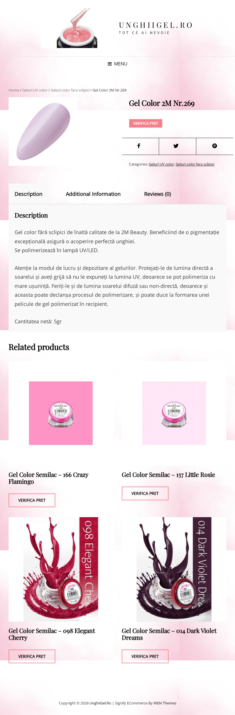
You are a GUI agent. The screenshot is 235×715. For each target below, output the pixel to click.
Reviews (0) (157, 193)
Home (14, 90)
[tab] (33, 194)
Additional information (93, 193)
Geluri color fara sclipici (70, 90)
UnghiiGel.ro (156, 25)
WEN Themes (165, 703)
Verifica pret (145, 123)
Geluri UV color (35, 90)
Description (28, 193)
